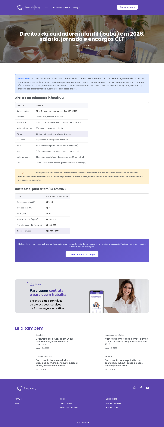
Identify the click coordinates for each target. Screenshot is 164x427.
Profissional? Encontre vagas (66, 7)
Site (46, 7)
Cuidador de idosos (44, 356)
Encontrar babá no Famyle (82, 254)
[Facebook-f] (141, 387)
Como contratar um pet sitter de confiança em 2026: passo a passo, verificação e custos (124, 363)
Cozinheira (40, 335)
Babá (88, 45)
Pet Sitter (108, 356)
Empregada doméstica (114, 335)
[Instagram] (134, 387)
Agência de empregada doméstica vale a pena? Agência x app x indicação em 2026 (126, 341)
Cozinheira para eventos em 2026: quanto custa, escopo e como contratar (54, 341)
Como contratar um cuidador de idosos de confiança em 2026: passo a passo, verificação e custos (57, 363)
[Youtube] (147, 387)
